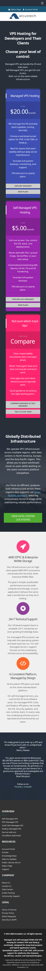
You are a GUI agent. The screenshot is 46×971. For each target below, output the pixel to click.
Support (5, 869)
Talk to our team (23, 411)
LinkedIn (28, 786)
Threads (18, 786)
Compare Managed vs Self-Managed (23, 404)
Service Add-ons (9, 832)
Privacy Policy (8, 913)
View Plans (23, 191)
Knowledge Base (9, 855)
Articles (5, 852)
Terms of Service (9, 909)
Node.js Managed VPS (11, 828)
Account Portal (31, 9)
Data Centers (7, 889)
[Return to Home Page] (23, 16)
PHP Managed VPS (10, 822)
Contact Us (6, 886)
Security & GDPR (9, 919)
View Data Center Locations (23, 517)
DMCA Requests (9, 916)
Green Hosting (8, 892)
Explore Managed (23, 186)
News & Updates (9, 859)
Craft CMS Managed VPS (12, 825)
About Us (6, 882)
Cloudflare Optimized (11, 835)
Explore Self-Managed (23, 299)
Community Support (11, 896)
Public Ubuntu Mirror (11, 862)
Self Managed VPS (10, 818)
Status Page (16, 9)
